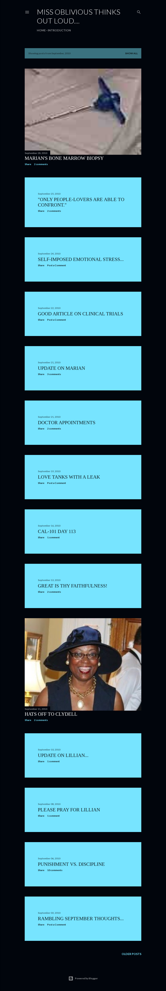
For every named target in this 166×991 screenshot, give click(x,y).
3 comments (54, 374)
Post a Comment (56, 265)
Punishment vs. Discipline (71, 864)
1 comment (53, 537)
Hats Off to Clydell (51, 714)
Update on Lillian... (63, 755)
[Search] (138, 11)
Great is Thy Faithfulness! (72, 585)
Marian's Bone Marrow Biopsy (64, 158)
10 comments (54, 870)
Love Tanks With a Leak (69, 477)
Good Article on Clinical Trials (80, 313)
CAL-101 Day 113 (57, 531)
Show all (131, 53)
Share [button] (28, 164)
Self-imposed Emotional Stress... (81, 259)
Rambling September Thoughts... (81, 918)
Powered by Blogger (86, 978)
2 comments (41, 164)
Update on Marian (61, 368)
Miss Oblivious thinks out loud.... (78, 16)
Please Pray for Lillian (69, 809)
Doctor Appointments (66, 422)
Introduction (59, 30)
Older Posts (131, 954)
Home (41, 30)
